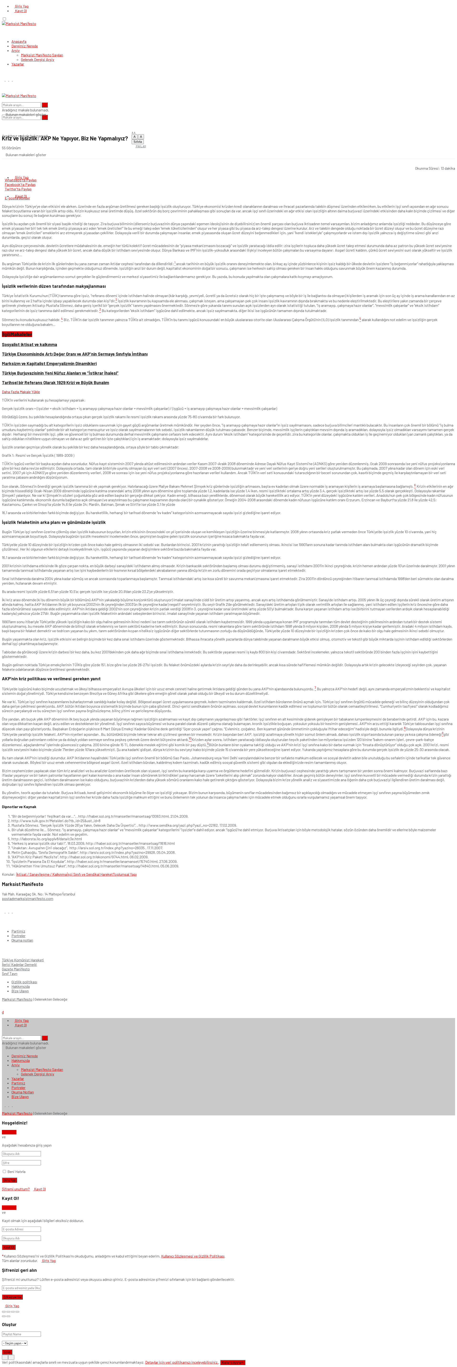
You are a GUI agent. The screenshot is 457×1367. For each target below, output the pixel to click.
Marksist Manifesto (17, 999)
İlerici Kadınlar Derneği (19, 964)
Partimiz (18, 931)
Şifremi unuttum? (16, 1189)
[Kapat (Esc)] (4, 1311)
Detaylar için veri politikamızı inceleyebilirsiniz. (182, 1362)
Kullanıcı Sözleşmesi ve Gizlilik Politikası (192, 1256)
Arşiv (15, 50)
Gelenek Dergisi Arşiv (37, 59)
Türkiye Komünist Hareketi (23, 960)
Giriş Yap (21, 6)
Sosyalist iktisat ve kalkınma (29, 344)
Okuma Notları (22, 1092)
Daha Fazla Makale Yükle (21, 391)
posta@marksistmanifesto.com (27, 898)
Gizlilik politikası (24, 981)
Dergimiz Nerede (24, 46)
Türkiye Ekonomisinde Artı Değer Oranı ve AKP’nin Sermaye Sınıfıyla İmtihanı (75, 354)
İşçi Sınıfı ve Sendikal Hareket (90, 874)
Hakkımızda (20, 986)
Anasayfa (18, 41)
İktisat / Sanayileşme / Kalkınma (41, 874)
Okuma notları (22, 940)
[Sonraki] (8, 1316)
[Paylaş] (8, 1311)
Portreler (18, 935)
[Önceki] (4, 1316)
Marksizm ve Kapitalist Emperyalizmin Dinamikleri (49, 363)
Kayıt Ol (20, 10)
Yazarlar (17, 64)
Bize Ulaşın (20, 991)
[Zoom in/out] (17, 1311)
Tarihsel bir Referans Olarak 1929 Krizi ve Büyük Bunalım (55, 382)
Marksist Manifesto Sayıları (42, 55)
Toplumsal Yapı (125, 874)
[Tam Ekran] (13, 1311)
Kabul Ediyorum (232, 1362)
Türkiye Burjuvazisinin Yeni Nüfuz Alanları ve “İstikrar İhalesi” (60, 373)
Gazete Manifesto (16, 969)
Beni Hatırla (16, 1171)
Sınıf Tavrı (9, 973)
